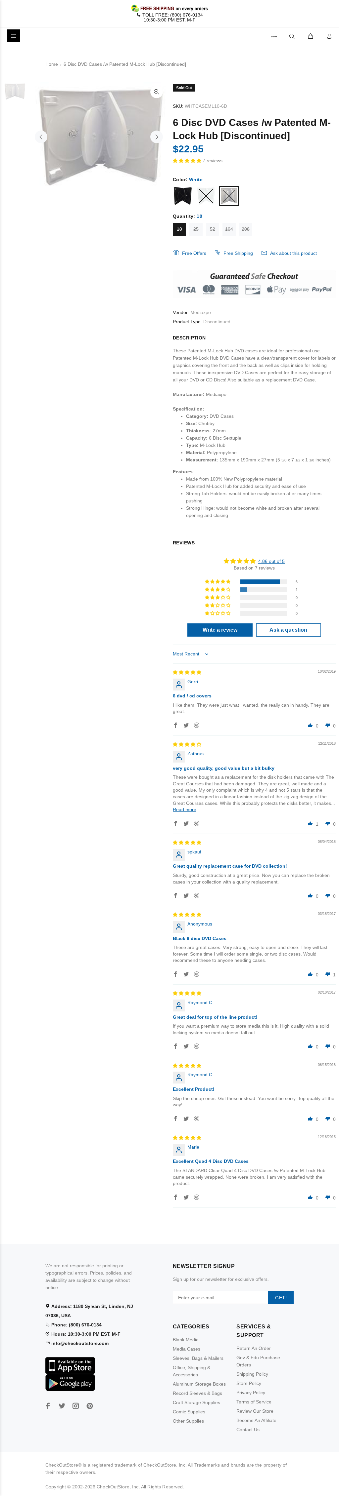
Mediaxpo (200, 312)
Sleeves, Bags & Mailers (198, 1358)
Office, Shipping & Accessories (191, 1371)
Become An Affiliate (256, 1420)
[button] (188, 160)
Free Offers (194, 253)
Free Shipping (238, 253)
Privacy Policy (250, 1392)
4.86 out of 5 (271, 561)
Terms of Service (253, 1401)
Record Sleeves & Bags (197, 1393)
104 (229, 229)
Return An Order (253, 1348)
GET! (281, 1297)
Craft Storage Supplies (196, 1402)
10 (179, 229)
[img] (187, 672)
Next (156, 137)
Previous (41, 137)
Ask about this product (293, 253)
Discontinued (216, 321)
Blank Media (186, 1339)
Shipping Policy (252, 1374)
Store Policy (248, 1383)
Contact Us (248, 1429)
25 (196, 229)
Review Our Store (254, 1411)
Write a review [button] (220, 630)
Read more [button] (184, 809)
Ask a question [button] (288, 630)
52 (212, 229)
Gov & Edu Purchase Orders (258, 1361)
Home (51, 64)
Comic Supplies (189, 1411)
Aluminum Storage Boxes (199, 1384)
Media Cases (186, 1349)
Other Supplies (188, 1421)
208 (246, 229)
